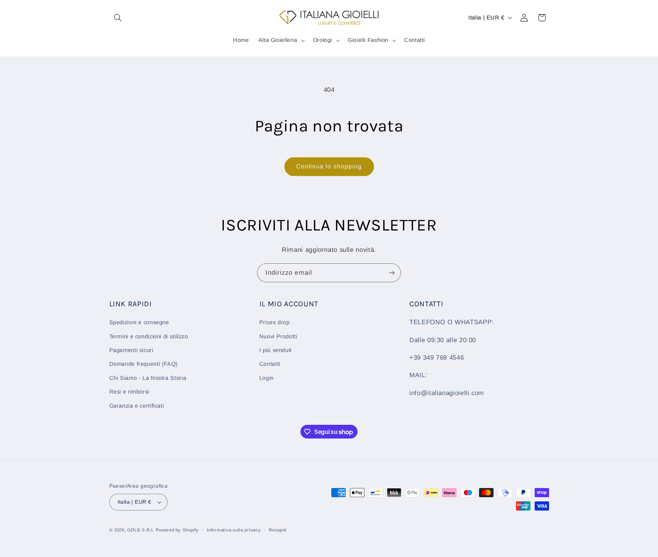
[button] (118, 17)
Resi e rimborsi (129, 392)
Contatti (269, 364)
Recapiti (278, 530)
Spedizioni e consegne (139, 322)
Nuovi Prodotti (278, 336)
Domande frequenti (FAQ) (143, 364)
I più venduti (275, 350)
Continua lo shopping (329, 166)
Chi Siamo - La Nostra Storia (148, 378)
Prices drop (274, 322)
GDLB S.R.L (140, 530)
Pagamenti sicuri (131, 350)
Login (266, 378)
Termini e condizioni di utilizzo (148, 336)
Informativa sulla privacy (233, 530)
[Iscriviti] (392, 272)
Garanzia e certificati (136, 406)
